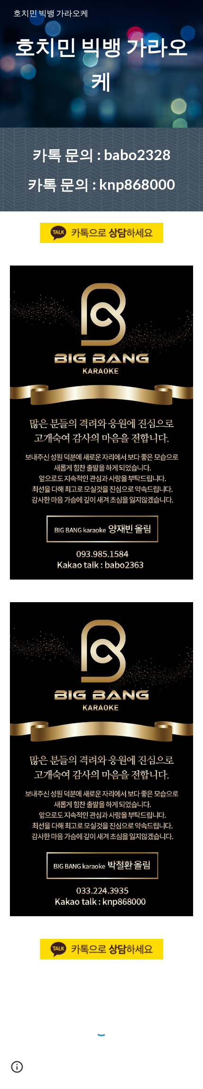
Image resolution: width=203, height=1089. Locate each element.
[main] (102, 63)
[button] (17, 1070)
